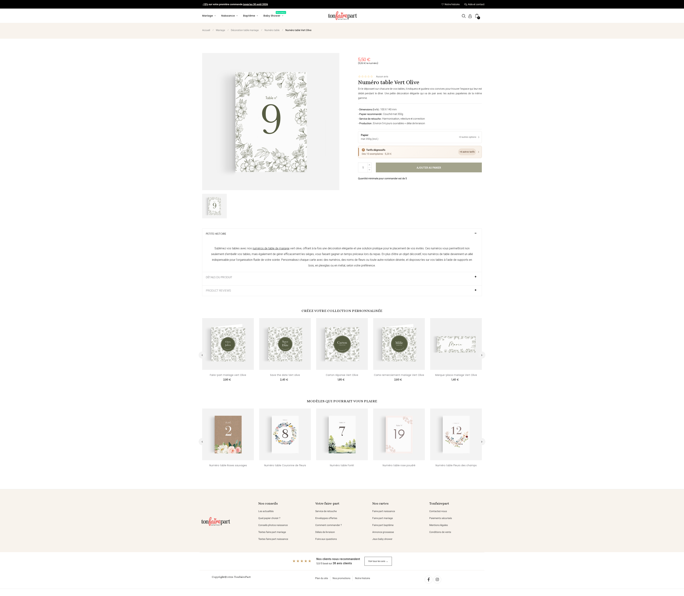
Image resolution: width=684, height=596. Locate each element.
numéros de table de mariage (271, 248)
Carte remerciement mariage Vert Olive (399, 375)
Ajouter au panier (429, 167)
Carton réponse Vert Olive (342, 375)
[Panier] (477, 15)
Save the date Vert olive (285, 375)
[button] (464, 16)
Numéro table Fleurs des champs (456, 465)
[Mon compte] (470, 16)
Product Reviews (218, 290)
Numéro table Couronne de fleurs (285, 465)
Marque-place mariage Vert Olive (456, 375)
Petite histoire (216, 233)
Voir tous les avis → (378, 561)
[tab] (342, 235)
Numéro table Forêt (342, 465)
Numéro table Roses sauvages (228, 465)
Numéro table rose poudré (399, 465)
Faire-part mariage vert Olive (228, 375)
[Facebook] (428, 580)
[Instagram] (437, 580)
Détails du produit (219, 277)
